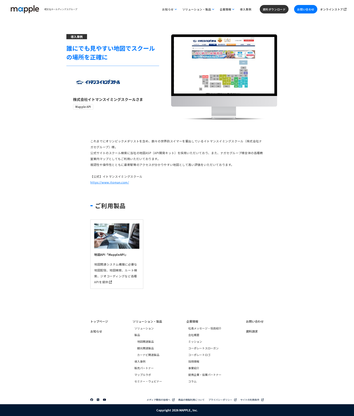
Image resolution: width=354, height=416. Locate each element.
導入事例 (245, 9)
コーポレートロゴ (199, 355)
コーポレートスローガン (203, 348)
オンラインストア (332, 9)
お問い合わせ (305, 9)
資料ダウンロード (274, 9)
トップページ (99, 321)
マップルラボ (142, 375)
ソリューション (144, 328)
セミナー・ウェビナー (148, 381)
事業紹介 (193, 368)
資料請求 (252, 331)
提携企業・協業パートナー (204, 375)
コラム (192, 381)
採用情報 (193, 361)
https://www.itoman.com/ (109, 182)
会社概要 (193, 335)
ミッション (195, 341)
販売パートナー (144, 368)
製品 (137, 335)
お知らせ (96, 331)
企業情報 (192, 321)
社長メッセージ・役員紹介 (204, 328)
